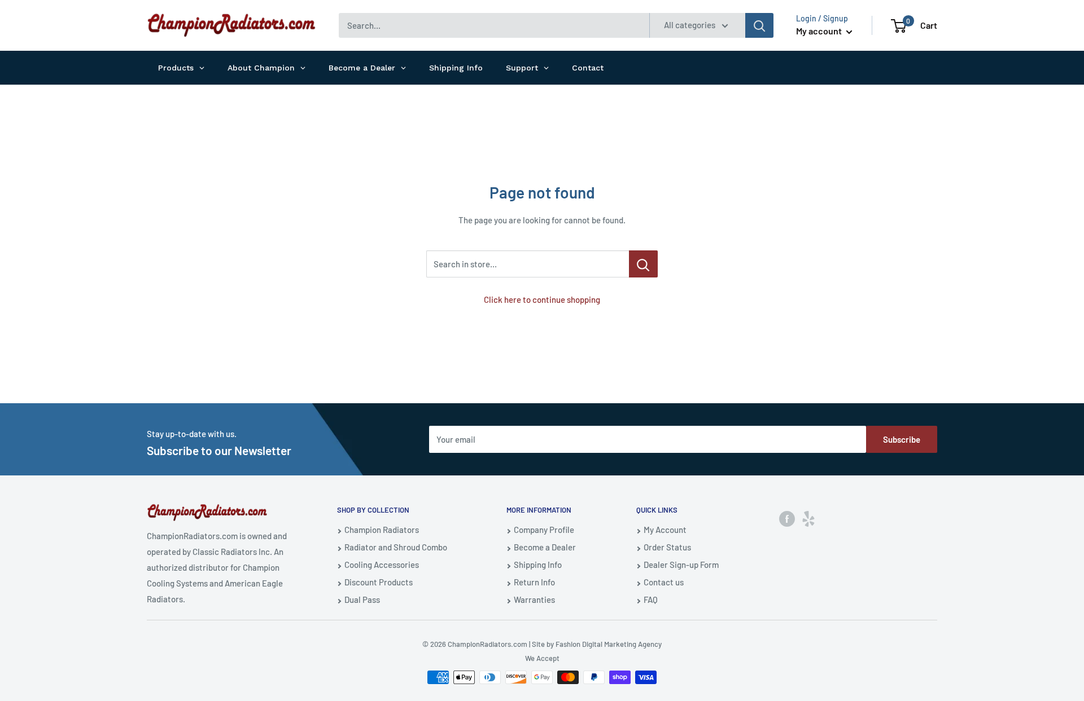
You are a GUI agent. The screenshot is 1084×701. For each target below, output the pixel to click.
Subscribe (901, 439)
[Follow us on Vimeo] (808, 518)
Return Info (534, 582)
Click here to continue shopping (542, 299)
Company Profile (544, 529)
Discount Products (378, 582)
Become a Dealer (545, 547)
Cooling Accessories (381, 564)
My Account (665, 529)
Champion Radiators (381, 529)
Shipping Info (538, 564)
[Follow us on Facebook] (787, 518)
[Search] (759, 25)
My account (819, 30)
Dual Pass (362, 599)
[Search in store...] (643, 263)
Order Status (667, 547)
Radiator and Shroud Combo (395, 547)
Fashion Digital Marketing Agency (609, 644)
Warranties (534, 599)
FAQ (651, 599)
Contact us (664, 582)
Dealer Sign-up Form (681, 564)
